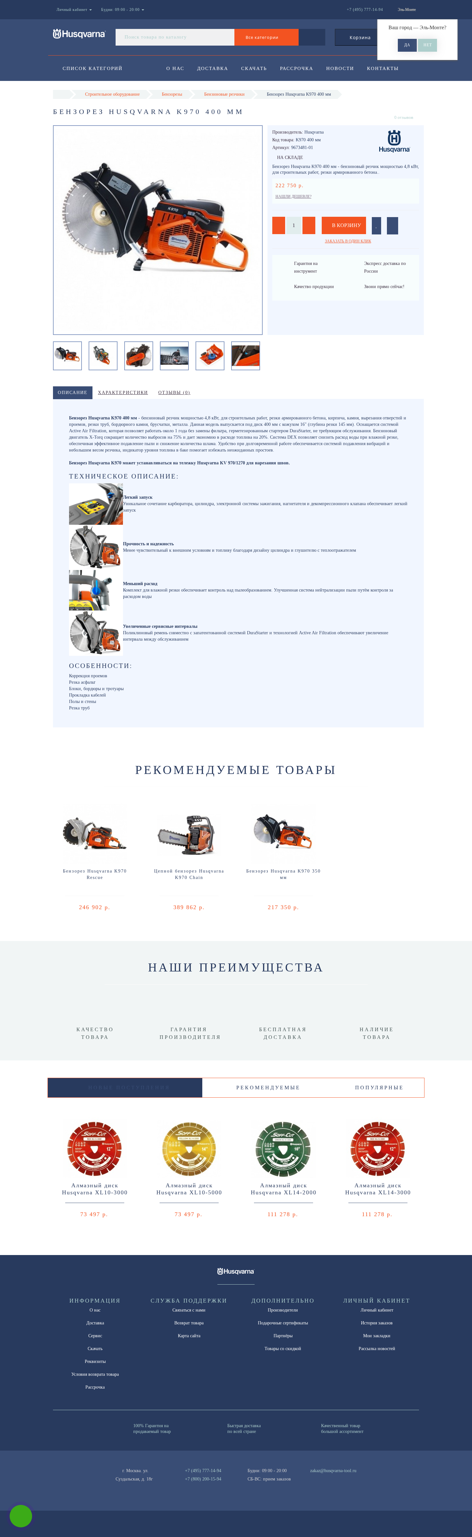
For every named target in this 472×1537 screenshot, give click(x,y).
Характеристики (123, 392)
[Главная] (61, 94)
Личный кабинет (377, 1310)
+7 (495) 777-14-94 (203, 1470)
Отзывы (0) (174, 392)
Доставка (212, 68)
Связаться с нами (188, 1310)
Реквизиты (95, 1361)
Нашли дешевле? (293, 196)
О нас (175, 68)
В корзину (346, 225)
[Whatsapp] (306, 1478)
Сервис (95, 1335)
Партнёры (283, 1335)
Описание (73, 392)
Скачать (254, 68)
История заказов (377, 1323)
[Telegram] (317, 1479)
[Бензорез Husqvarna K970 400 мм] (67, 355)
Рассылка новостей (377, 1348)
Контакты (383, 68)
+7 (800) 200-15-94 (203, 1479)
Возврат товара (189, 1323)
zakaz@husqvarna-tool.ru (333, 1470)
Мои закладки (376, 1335)
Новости (340, 68)
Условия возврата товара (95, 1374)
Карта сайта (189, 1335)
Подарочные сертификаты (283, 1323)
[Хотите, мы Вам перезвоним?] (20, 1516)
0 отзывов (403, 117)
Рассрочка (296, 68)
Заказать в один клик (348, 241)
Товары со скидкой (283, 1348)
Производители (283, 1310)
